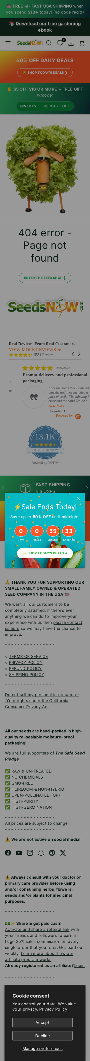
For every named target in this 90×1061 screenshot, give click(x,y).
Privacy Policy (53, 1009)
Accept (43, 1022)
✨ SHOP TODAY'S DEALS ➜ (45, 553)
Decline (42, 1035)
